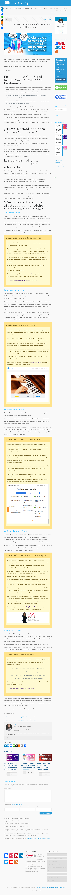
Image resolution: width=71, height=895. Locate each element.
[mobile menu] (65, 3)
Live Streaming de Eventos (55, 858)
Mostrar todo (47, 19)
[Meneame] (1, 22)
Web (37, 807)
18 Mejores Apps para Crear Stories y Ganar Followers (28, 765)
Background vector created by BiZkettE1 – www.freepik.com (22, 717)
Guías (63, 8)
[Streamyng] (16, 3)
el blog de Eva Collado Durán (32, 607)
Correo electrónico (25, 807)
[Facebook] (9, 738)
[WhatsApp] (1, 17)
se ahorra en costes (28, 274)
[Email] (1, 25)
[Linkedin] (5, 738)
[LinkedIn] (36, 890)
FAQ (49, 874)
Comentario (7, 788)
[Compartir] (1, 28)
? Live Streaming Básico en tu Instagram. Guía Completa (23, 280)
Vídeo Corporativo (52, 861)
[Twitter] (7, 738)
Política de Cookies (53, 877)
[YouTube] (34, 890)
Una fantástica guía (36, 362)
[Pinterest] (38, 890)
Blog (57, 8)
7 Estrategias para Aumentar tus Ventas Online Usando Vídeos (44, 766)
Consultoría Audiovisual (54, 864)
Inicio (51, 8)
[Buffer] (1, 19)
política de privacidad (17, 804)
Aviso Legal (51, 880)
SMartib (34, 863)
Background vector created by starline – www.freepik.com (21, 720)
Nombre (6, 807)
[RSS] (40, 890)
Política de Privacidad (48, 887)
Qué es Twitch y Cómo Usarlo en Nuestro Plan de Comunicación (10, 766)
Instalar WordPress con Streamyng (57, 867)
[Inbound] (55, 177)
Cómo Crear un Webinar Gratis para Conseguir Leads (21, 688)
